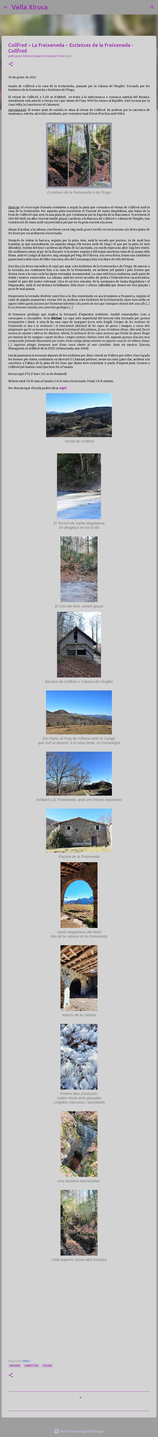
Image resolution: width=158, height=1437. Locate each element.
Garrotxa (31, 1365)
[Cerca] (53, 7)
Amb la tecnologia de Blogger (81, 1431)
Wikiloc (26, 1361)
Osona (47, 1365)
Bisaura (15, 1365)
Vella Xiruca (30, 7)
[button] (10, 64)
